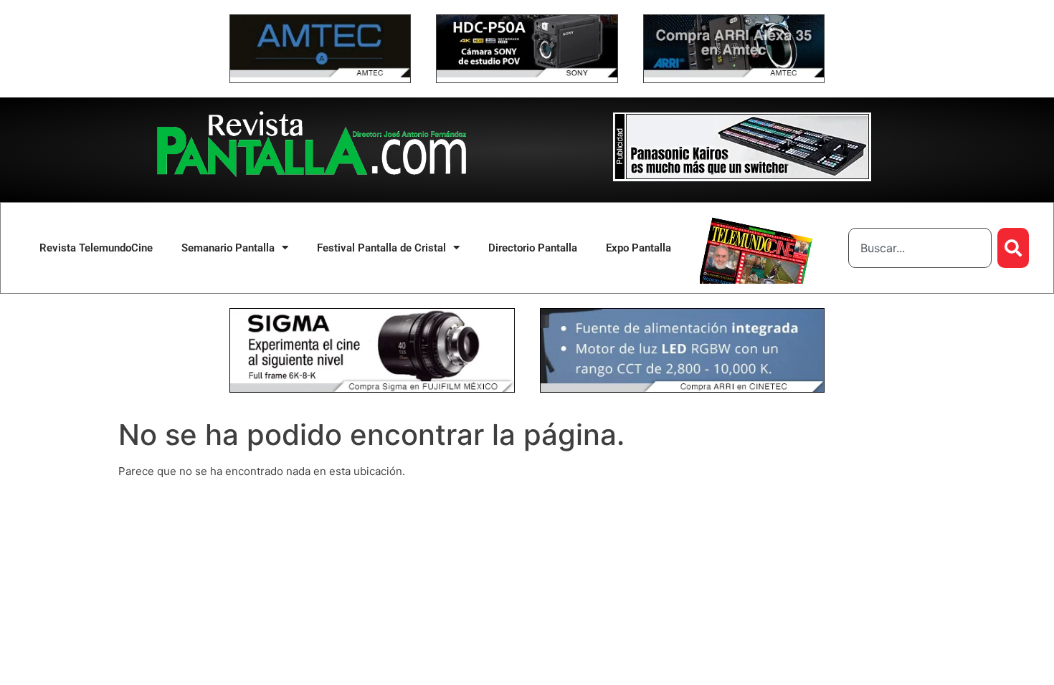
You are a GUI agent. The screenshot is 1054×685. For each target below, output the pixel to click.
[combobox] (920, 248)
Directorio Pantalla (532, 247)
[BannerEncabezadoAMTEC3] (734, 73)
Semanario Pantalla (228, 247)
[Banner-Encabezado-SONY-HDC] (527, 73)
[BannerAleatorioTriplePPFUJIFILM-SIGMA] (372, 389)
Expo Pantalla (638, 247)
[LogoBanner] (742, 177)
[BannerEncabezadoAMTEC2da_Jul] (320, 73)
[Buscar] (1013, 248)
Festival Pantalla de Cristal (381, 247)
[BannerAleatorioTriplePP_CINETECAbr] (682, 389)
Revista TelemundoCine (96, 247)
